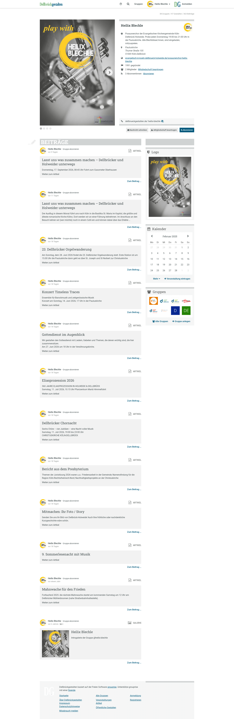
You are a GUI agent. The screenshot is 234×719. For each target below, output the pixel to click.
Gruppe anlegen (182, 321)
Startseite (63, 695)
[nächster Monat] (188, 236)
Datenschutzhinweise (69, 706)
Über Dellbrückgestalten (70, 700)
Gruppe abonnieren (71, 149)
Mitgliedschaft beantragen (150, 69)
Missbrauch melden (68, 711)
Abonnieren (148, 73)
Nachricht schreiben (138, 130)
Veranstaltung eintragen (178, 278)
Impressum (64, 703)
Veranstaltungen (104, 700)
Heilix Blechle (55, 149)
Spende (71, 690)
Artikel (99, 703)
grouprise (112, 687)
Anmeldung (135, 695)
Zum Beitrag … (134, 181)
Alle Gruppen (161, 321)
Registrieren (135, 700)
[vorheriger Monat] (152, 236)
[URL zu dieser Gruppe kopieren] (163, 121)
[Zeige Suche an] (128, 4)
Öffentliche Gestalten (106, 707)
